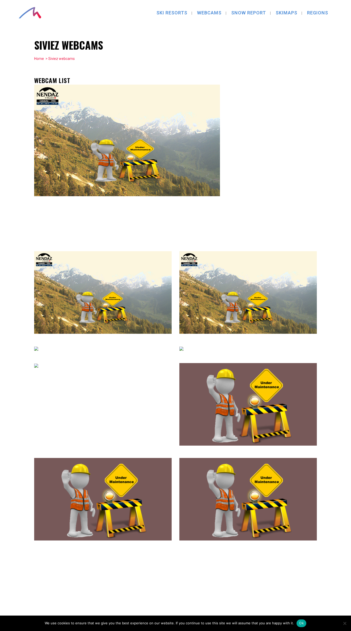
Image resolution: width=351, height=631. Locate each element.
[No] (344, 623)
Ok (301, 623)
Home (39, 59)
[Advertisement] (278, 162)
